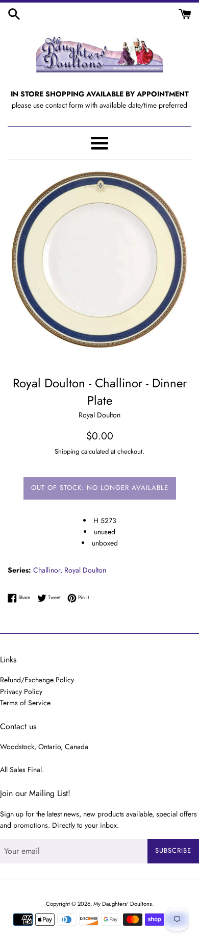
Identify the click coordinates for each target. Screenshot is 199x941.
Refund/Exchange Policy (37, 680)
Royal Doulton (85, 570)
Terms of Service (25, 703)
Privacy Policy (21, 691)
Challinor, (47, 570)
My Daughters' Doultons (122, 904)
